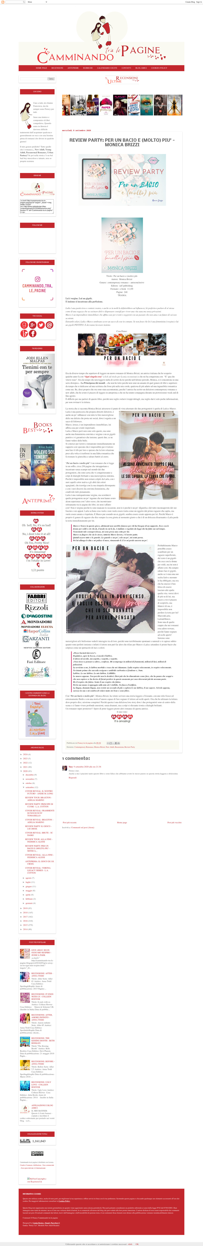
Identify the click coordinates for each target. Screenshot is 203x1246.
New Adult (110, 747)
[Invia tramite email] (108, 743)
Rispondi (73, 777)
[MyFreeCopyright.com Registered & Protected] (37, 1179)
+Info (130, 1244)
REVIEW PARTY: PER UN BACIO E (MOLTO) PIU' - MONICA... (37, 848)
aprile (28, 894)
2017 (25, 916)
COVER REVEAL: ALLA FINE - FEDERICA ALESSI (39, 856)
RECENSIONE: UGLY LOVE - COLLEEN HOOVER (41, 1084)
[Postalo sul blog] (110, 743)
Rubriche (88, 68)
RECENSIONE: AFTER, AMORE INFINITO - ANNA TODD (41, 1017)
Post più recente (70, 822)
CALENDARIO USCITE (107, 68)
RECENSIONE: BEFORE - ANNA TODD (43, 1062)
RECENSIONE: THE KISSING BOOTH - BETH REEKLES (43, 1040)
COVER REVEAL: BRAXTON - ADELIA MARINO (39, 820)
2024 (25, 754)
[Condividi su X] (113, 743)
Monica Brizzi (99, 747)
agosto (29, 877)
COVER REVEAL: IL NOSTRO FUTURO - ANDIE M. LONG (39, 792)
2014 (25, 929)
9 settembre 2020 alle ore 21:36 (87, 766)
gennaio (29, 903)
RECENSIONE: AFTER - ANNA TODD (42, 974)
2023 (25, 758)
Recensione (119, 747)
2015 (25, 925)
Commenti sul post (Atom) (82, 827)
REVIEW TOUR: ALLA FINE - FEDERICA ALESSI (38, 840)
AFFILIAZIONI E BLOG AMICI (42, 1106)
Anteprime (73, 68)
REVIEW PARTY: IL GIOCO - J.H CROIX (38, 827)
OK (137, 1244)
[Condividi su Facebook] (116, 743)
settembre (30, 787)
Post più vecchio (175, 822)
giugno (29, 886)
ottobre (29, 783)
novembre (30, 779)
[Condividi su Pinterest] (118, 743)
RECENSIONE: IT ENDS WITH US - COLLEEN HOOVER (42, 996)
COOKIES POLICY (159, 68)
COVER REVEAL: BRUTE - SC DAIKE (39, 833)
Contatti (126, 68)
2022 (25, 762)
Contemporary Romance (83, 747)
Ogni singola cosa (93, 376)
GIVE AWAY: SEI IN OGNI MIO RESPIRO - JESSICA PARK (41, 952)
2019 (25, 908)
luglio (28, 882)
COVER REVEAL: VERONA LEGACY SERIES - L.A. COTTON (38, 870)
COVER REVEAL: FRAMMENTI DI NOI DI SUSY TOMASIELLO (39, 813)
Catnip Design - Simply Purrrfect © (46, 1223)
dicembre (30, 774)
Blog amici (141, 68)
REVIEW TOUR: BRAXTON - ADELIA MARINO (38, 798)
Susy (71, 766)
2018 (25, 912)
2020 (25, 771)
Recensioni (57, 68)
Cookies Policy (64, 1201)
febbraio (29, 898)
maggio (29, 890)
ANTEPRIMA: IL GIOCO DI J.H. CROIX (39, 862)
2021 (25, 766)
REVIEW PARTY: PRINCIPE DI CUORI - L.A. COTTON (39, 805)
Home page (41, 68)
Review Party (130, 747)
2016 (25, 920)
